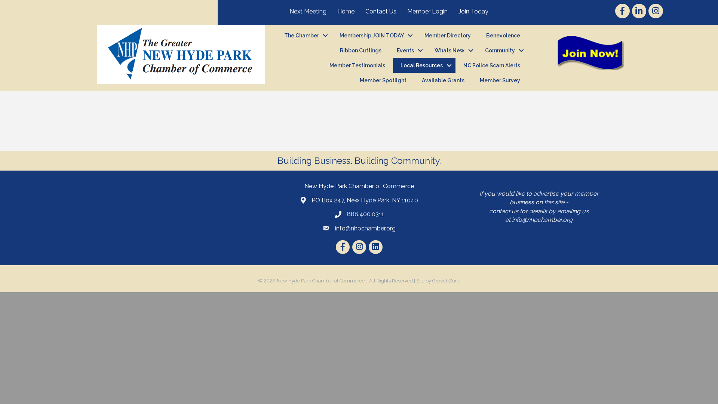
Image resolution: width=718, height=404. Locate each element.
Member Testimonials (357, 65)
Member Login (427, 11)
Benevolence (503, 36)
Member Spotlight (383, 80)
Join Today (473, 11)
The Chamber (301, 36)
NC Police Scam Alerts (491, 65)
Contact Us (380, 11)
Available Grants (443, 80)
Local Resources (422, 65)
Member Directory (447, 36)
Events (405, 50)
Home (346, 11)
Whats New (449, 50)
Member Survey (500, 80)
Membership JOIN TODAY (372, 36)
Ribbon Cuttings (360, 50)
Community (500, 50)
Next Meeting (307, 11)
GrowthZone (446, 281)
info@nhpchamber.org (542, 219)
